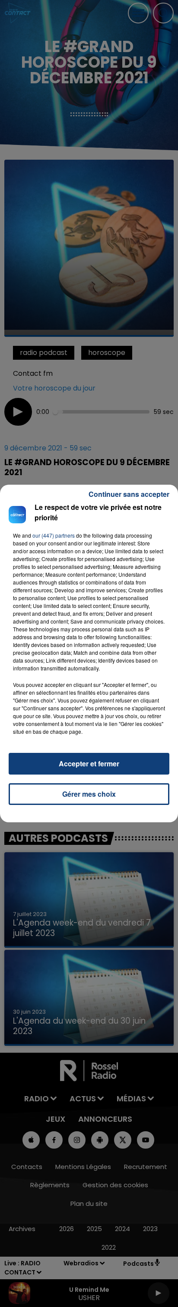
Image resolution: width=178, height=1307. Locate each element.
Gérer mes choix (89, 794)
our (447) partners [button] (53, 535)
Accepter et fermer (89, 763)
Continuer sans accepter (129, 494)
